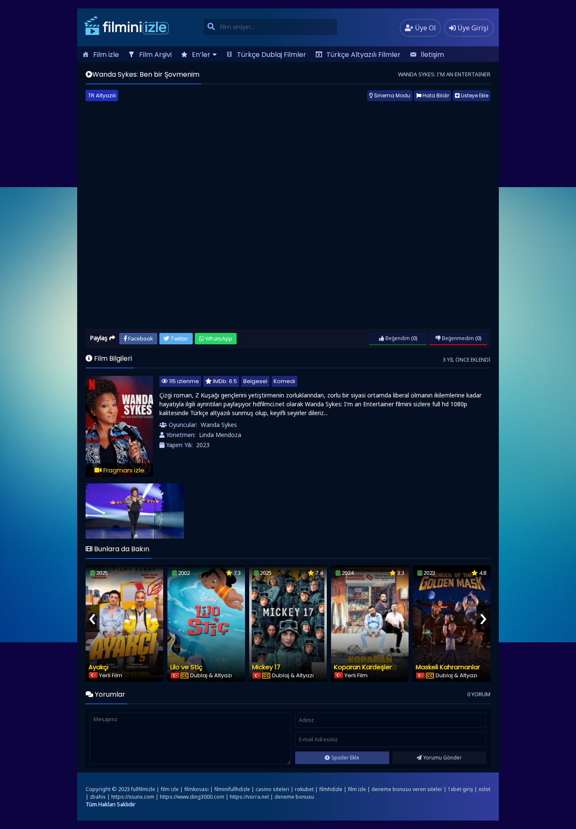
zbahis (98, 796)
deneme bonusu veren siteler (406, 789)
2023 (203, 445)
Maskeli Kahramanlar (448, 667)
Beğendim (397, 338)
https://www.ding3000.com (192, 796)
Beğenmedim (457, 338)
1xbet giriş (460, 789)
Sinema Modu (391, 95)
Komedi (284, 381)
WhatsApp (218, 338)
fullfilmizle (143, 789)
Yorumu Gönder (442, 757)
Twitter (178, 338)
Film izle (106, 54)
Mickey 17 (266, 667)
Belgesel (255, 381)
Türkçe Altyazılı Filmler (363, 54)
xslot (484, 789)
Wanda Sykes (219, 425)
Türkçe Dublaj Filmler (271, 54)
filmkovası (196, 789)
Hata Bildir (435, 95)
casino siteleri (272, 789)
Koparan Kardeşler (363, 667)
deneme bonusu (294, 796)
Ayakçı (98, 667)
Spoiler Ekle (345, 757)
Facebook (140, 338)
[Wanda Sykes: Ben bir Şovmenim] (135, 511)
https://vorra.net (249, 796)
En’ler (201, 54)
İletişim (432, 54)
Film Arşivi (155, 54)
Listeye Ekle (474, 95)
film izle (170, 789)
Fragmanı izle (123, 470)
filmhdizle (330, 789)
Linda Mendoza (220, 435)
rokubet (304, 789)
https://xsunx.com (132, 796)
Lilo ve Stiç (186, 667)
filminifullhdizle (232, 789)
